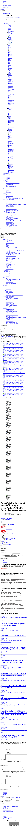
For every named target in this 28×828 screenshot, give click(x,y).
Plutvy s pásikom (9, 194)
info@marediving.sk (15, 797)
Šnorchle (5, 188)
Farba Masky (3, 554)
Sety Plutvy (8, 197)
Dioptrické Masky (9, 184)
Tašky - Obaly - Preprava (11, 256)
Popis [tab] (4, 560)
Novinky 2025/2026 (10, 243)
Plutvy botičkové (9, 196)
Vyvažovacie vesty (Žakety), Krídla (13, 253)
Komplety (8, 178)
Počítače (7, 179)
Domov (2, 336)
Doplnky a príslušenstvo (11, 261)
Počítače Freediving (10, 206)
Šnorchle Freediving (10, 207)
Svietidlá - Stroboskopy (10, 254)
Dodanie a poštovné (7, 5)
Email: (8, 750)
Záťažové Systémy (9, 259)
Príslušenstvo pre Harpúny (11, 214)
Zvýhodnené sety (6, 174)
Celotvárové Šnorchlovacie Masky (13, 183)
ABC (7, 175)
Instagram (5, 793)
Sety (7, 187)
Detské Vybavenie (9, 265)
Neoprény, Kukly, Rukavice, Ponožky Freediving (16, 204)
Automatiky (8, 177)
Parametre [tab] (5, 562)
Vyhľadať (3, 10)
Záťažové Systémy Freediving (12, 210)
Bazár (7, 266)
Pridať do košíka (4, 558)
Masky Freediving (9, 203)
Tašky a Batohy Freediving (11, 209)
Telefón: (8, 752)
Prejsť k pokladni (19, 17)
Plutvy (4, 193)
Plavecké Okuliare (9, 185)
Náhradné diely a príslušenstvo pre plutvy (14, 198)
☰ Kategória (5, 23)
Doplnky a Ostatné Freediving (12, 201)
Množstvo (3, 557)
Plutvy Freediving (9, 205)
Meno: (8, 749)
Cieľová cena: (8, 753)
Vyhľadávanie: (4, 325)
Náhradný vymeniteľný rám (6, 555)
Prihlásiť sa (5, 7)
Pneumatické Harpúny (10, 212)
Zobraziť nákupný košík (11, 17)
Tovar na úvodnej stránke (9, 336)
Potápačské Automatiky (10, 252)
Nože (7, 257)
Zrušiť (6, 765)
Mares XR (8, 248)
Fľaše (7, 260)
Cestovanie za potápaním (8, 811)
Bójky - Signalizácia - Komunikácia (13, 258)
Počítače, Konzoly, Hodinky (11, 247)
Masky (4, 180)
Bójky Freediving (9, 200)
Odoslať (2, 765)
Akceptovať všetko (13, 823)
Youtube (5, 794)
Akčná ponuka (6, 173)
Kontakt (4, 1)
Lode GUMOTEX (9, 269)
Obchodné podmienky (7, 2)
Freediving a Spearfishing (8, 199)
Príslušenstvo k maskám (11, 186)
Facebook (5, 792)
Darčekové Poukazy (10, 267)
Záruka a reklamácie (7, 4)
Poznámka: (3, 759)
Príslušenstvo (8, 192)
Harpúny (5, 211)
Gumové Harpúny (9, 213)
